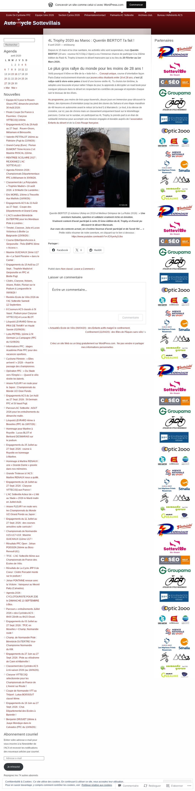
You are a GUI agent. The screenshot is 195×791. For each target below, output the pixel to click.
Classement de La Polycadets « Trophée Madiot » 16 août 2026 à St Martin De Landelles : (22, 186)
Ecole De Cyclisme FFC (18, 15)
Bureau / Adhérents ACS (169, 15)
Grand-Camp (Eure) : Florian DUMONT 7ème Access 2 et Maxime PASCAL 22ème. (21, 149)
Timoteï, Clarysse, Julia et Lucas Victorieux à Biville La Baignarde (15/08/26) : (23, 231)
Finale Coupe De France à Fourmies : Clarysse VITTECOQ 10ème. (20, 116)
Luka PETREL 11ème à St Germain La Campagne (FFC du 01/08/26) (21, 338)
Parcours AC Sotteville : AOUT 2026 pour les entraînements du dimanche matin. (22, 412)
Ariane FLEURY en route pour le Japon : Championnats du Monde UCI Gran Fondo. (21, 387)
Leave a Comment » (84, 269)
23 (16, 78)
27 (5, 83)
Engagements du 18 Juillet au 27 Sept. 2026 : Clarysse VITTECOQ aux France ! (21, 486)
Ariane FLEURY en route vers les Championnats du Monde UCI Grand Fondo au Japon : (21, 510)
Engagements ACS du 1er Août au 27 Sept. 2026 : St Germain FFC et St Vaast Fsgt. (22, 399)
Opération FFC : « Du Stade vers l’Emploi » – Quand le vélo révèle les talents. (22, 375)
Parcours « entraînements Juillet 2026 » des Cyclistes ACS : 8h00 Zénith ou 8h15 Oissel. (23, 613)
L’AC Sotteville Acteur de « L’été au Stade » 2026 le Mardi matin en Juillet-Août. (22, 498)
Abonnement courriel (21, 734)
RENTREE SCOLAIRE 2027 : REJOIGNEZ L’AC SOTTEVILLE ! (21, 161)
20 (5, 78)
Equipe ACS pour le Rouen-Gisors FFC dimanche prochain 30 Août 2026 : (22, 104)
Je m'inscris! (13, 767)
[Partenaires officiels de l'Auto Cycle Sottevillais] (175, 122)
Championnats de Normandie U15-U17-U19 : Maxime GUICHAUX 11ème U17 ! (21, 535)
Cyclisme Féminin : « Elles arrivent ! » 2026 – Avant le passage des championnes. (20, 362)
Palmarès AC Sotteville (122, 15)
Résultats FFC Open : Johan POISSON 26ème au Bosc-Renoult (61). (20, 547)
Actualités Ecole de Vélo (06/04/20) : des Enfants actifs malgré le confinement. (90, 328)
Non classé (67, 269)
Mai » (14, 88)
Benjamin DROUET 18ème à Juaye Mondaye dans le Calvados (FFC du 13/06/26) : (21, 723)
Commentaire (130, 317)
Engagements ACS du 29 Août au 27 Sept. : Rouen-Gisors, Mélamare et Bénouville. (22, 128)
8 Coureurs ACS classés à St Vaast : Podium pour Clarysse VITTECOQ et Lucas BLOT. (21, 313)
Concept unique (108, 73)
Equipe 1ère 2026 (44, 15)
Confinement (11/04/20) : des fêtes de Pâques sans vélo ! (114, 332)
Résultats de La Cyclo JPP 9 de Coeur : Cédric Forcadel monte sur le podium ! (22, 572)
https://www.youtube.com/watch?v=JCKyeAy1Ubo (97, 236)
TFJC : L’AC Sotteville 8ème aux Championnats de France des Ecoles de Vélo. (22, 560)
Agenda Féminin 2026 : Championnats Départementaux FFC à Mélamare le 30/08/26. (22, 174)
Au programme (56, 99)
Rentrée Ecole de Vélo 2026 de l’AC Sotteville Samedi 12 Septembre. (22, 301)
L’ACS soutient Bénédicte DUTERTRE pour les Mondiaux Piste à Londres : (22, 219)
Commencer (136, 4)
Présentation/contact (94, 15)
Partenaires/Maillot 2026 (18, 22)
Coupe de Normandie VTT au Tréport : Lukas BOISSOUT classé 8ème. (21, 694)
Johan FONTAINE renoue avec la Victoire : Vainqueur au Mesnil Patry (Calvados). (23, 584)
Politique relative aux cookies (97, 785)
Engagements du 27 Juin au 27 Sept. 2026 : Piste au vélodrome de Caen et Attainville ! (22, 658)
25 (23, 78)
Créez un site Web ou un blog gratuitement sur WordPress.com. (83, 343)
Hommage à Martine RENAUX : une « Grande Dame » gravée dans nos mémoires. (22, 465)
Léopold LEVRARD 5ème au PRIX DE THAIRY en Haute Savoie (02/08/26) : (21, 325)
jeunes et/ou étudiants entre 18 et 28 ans (112, 77)
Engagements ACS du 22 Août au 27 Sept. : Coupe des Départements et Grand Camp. (22, 207)
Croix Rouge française (86, 123)
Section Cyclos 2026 (69, 15)
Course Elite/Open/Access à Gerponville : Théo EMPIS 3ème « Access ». (22, 244)
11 (23, 69)
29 (12, 83)
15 (12, 74)
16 (16, 74)
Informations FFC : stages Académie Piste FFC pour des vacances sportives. (21, 350)
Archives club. (145, 15)
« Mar (7, 88)
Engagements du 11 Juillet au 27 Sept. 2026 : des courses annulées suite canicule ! (21, 523)
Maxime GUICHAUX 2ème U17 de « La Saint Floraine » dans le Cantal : (22, 256)
